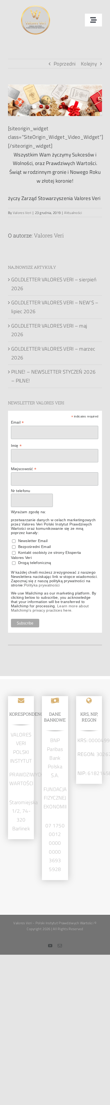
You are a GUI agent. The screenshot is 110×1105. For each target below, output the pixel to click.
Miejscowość (24, 468)
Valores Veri (22, 212)
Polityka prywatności (42, 585)
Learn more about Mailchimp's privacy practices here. (50, 608)
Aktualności (73, 212)
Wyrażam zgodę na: (28, 512)
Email (17, 422)
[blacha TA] (35, 8)
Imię (16, 445)
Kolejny (89, 63)
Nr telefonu (20, 491)
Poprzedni (65, 63)
